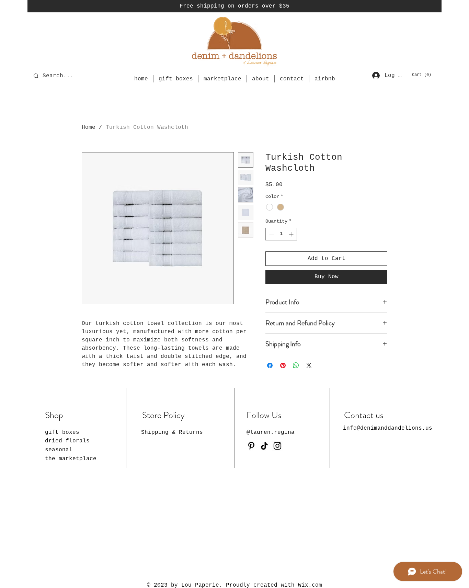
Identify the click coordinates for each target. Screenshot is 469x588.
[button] (422, 74)
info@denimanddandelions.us (387, 428)
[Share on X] (309, 365)
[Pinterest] (251, 446)
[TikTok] (264, 446)
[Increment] (291, 234)
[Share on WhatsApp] (296, 365)
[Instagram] (277, 446)
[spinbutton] (281, 234)
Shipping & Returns (172, 432)
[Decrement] (270, 234)
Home (88, 127)
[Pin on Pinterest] (283, 365)
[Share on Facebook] (270, 365)
